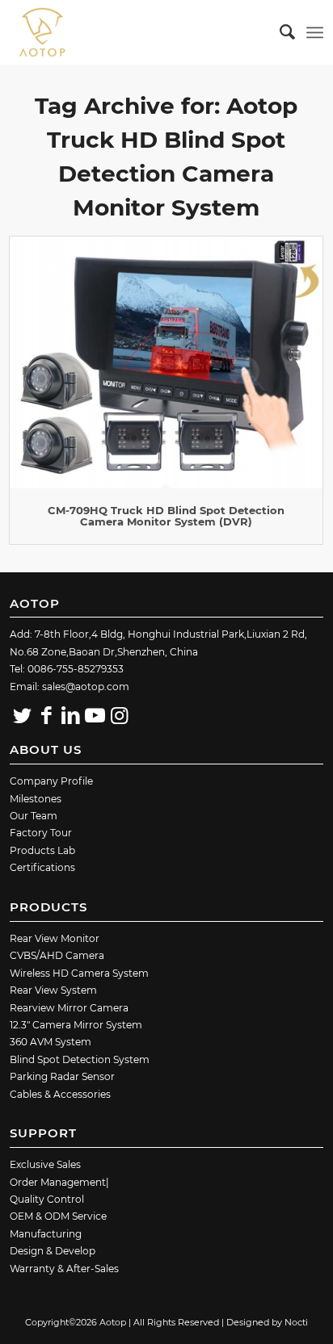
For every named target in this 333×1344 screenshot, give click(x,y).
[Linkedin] (70, 715)
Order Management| (59, 1182)
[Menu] (314, 32)
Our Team (33, 816)
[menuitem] (279, 32)
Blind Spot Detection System (80, 1059)
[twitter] (22, 715)
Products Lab (42, 850)
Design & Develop (52, 1251)
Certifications (42, 867)
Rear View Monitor (54, 938)
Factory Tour (41, 833)
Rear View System (53, 990)
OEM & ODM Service (58, 1216)
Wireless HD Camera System (79, 973)
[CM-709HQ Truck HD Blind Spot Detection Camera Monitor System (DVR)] (166, 362)
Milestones (35, 799)
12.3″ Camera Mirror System (76, 1025)
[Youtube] (94, 715)
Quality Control (47, 1199)
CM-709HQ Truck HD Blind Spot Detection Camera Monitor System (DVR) (166, 516)
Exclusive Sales (45, 1164)
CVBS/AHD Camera (57, 955)
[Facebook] (46, 715)
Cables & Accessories (60, 1094)
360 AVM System (50, 1042)
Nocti (296, 1322)
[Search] (279, 32)
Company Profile (51, 781)
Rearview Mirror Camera (69, 1008)
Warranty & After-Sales (64, 1268)
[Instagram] (119, 715)
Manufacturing (46, 1234)
